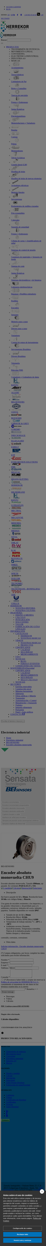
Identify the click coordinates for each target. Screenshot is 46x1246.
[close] (42, 1191)
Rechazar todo (22, 1234)
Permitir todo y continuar (22, 1240)
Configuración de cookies (22, 1228)
